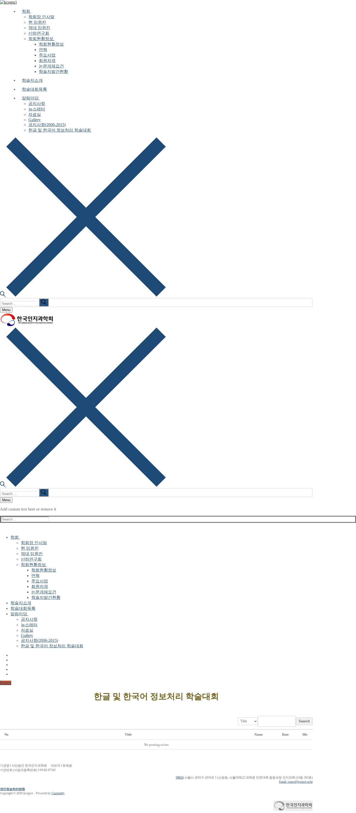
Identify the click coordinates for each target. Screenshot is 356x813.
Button (5, 683)
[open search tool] (83, 295)
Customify (58, 793)
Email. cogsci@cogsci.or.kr (296, 782)
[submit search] (43, 302)
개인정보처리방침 (12, 789)
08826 (180, 777)
